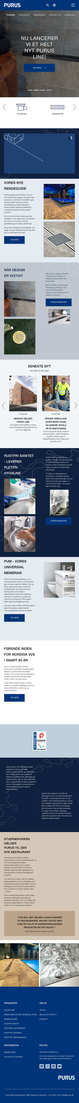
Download (70, 15)
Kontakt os (54, 15)
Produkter (24, 15)
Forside (11, 15)
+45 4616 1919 (54, 1095)
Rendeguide (39, 15)
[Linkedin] (53, 1066)
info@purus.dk (68, 1095)
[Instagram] (47, 1066)
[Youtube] (59, 1066)
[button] (47, 5)
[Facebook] (42, 1066)
